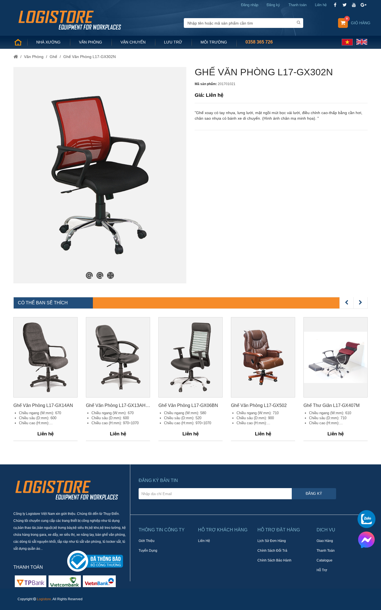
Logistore (44, 599)
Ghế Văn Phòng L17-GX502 (259, 405)
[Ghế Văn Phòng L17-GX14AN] (45, 357)
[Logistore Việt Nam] (69, 19)
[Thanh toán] (64, 581)
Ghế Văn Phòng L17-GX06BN (188, 405)
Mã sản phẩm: (206, 84)
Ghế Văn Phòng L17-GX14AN (43, 405)
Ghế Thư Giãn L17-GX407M (331, 405)
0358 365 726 (259, 42)
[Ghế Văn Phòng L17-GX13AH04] (118, 357)
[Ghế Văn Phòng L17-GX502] (263, 357)
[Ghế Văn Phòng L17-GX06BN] (190, 357)
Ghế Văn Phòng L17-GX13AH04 (118, 405)
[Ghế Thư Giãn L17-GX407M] (335, 357)
